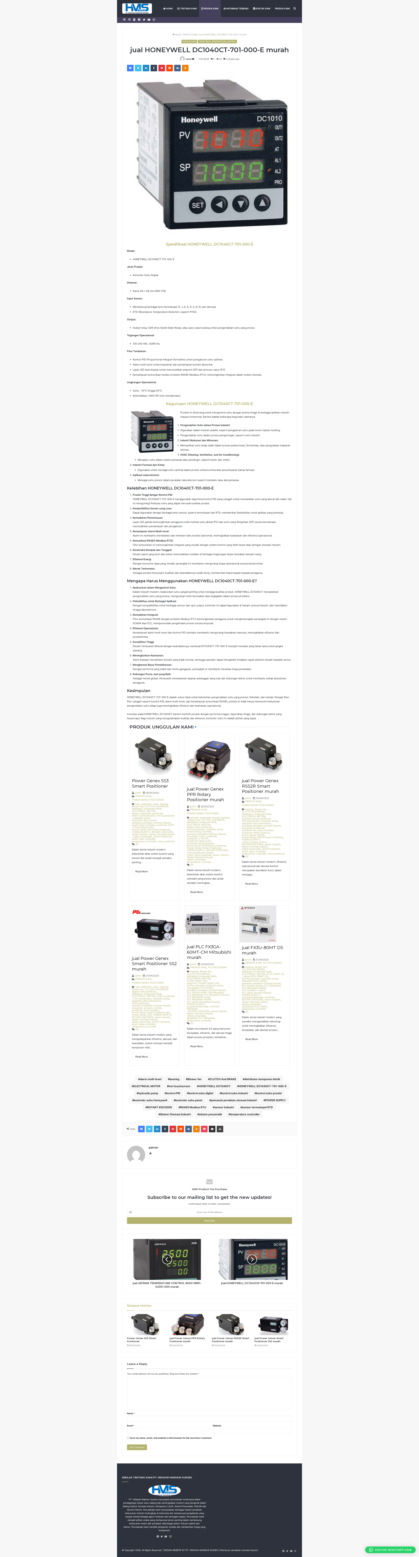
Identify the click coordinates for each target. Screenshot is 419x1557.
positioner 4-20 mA (197, 838)
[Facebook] (159, 1537)
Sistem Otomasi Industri (162, 834)
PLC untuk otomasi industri (256, 993)
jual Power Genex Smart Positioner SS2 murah (154, 964)
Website (217, 1425)
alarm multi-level (150, 1079)
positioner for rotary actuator (257, 830)
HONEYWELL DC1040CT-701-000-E (263, 1086)
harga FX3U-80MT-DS (255, 976)
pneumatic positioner (253, 828)
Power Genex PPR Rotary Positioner (206, 846)
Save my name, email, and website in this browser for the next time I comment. (171, 1438)
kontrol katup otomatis (199, 831)
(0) (136, 844)
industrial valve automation (256, 823)
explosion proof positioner (256, 819)
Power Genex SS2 (142, 1015)
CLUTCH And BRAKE (156, 806)
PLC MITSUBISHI (217, 967)
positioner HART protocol (256, 833)
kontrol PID (173, 1093)
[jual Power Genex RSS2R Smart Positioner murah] (231, 1324)
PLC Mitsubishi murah (198, 997)
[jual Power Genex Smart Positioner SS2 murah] (273, 1324)
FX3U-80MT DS (275, 974)
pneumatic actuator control (146, 1008)
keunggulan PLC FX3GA (200, 988)
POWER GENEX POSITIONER (148, 799)
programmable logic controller (258, 997)
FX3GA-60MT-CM (197, 981)
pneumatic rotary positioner (202, 836)
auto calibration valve (146, 804)
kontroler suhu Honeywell (150, 1100)
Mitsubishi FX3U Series (254, 981)
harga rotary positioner (199, 827)
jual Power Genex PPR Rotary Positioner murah (205, 794)
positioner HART (165, 825)
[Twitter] (162, 1537)
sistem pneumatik (142, 837)
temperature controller (144, 841)
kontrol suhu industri (234, 1093)
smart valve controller (143, 839)
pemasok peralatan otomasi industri (151, 823)
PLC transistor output (253, 990)
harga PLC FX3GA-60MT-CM (203, 983)
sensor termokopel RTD (257, 1107)
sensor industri (140, 834)
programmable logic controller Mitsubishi (203, 1007)
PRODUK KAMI (211, 8)
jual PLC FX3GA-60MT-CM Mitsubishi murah (209, 952)
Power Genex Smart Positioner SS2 (151, 1012)
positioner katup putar (199, 841)
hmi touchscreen (166, 816)
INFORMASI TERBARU (237, 8)
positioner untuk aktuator (145, 1010)
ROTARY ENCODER (162, 832)
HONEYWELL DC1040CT (215, 1086)
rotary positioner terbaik (200, 853)
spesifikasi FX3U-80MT (254, 1006)
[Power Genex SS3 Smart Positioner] (146, 1324)
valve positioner (166, 841)
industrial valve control (144, 820)
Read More (141, 871)
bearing (164, 804)
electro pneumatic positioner (147, 813)
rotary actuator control (254, 842)
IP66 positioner (140, 1003)
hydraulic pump (141, 818)
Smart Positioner (163, 837)
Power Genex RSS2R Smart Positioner (262, 837)
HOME (169, 8)
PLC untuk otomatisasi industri (203, 1002)
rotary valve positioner (199, 855)
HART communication (143, 816)
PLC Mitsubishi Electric (216, 995)
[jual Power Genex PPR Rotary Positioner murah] (188, 1324)
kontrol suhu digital (201, 1093)
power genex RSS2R (253, 835)
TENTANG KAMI (188, 8)
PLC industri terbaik (252, 986)
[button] (390, 1550)
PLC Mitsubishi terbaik (199, 999)
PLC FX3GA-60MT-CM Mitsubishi (205, 992)
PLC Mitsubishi (195, 995)
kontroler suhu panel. (189, 1100)
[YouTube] (166, 1537)
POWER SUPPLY (141, 832)
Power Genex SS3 (143, 827)
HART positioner (166, 996)
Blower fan (138, 806)
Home (177, 34)
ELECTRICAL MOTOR (143, 811)
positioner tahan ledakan (200, 843)
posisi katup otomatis (143, 825)
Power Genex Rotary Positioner (204, 848)
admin (189, 59)
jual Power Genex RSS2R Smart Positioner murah (260, 786)
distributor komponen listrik (147, 809)
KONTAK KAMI (262, 8)
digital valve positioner (144, 991)
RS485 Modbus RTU (193, 1107)
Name (131, 1413)
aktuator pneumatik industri (205, 818)
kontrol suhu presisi (269, 1093)
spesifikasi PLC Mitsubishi (201, 1018)
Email (131, 1425)
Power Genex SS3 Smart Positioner (150, 783)
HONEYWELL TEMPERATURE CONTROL (217, 41)
